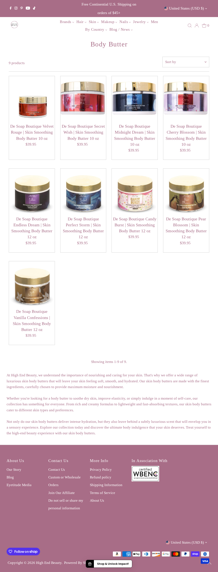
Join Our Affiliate (61, 493)
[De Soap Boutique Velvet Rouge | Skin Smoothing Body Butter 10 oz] (32, 99)
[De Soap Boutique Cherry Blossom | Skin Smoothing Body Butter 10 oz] (186, 99)
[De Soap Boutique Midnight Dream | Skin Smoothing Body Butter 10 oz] (135, 99)
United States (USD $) (186, 8)
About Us (97, 500)
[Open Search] (190, 25)
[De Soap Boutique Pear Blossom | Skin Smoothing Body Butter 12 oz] (186, 191)
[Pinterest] (21, 8)
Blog (10, 477)
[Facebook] (11, 8)
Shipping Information (106, 485)
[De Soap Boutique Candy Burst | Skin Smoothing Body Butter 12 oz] (135, 191)
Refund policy (100, 477)
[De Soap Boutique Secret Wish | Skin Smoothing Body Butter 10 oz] (83, 99)
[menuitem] (67, 21)
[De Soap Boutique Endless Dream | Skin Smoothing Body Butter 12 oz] (32, 191)
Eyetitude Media (19, 485)
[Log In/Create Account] (197, 25)
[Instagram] (16, 8)
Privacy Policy (101, 470)
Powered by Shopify (79, 563)
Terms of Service (102, 493)
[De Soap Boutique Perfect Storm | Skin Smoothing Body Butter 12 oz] (83, 191)
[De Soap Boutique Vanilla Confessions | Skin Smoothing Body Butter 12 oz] (32, 284)
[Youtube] (28, 8)
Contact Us (56, 470)
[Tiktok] (34, 8)
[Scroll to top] (209, 563)
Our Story (14, 470)
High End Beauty (49, 563)
